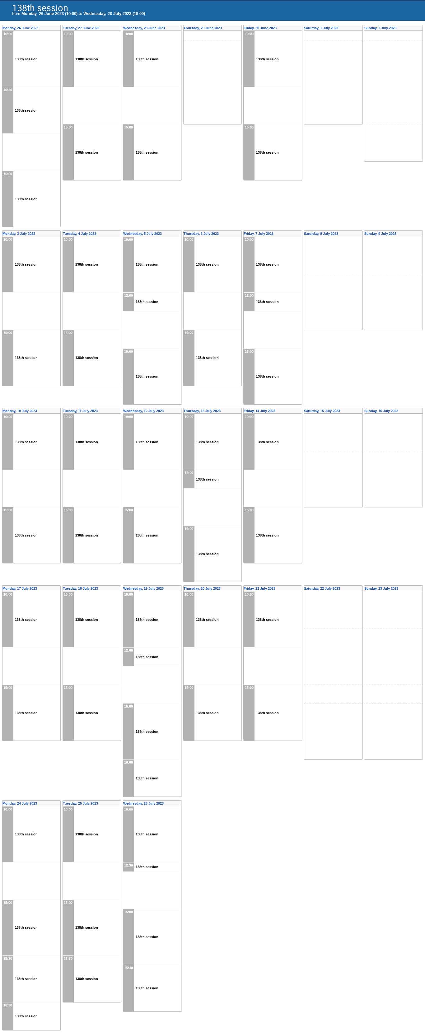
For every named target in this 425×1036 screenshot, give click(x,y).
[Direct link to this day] (58, 28)
